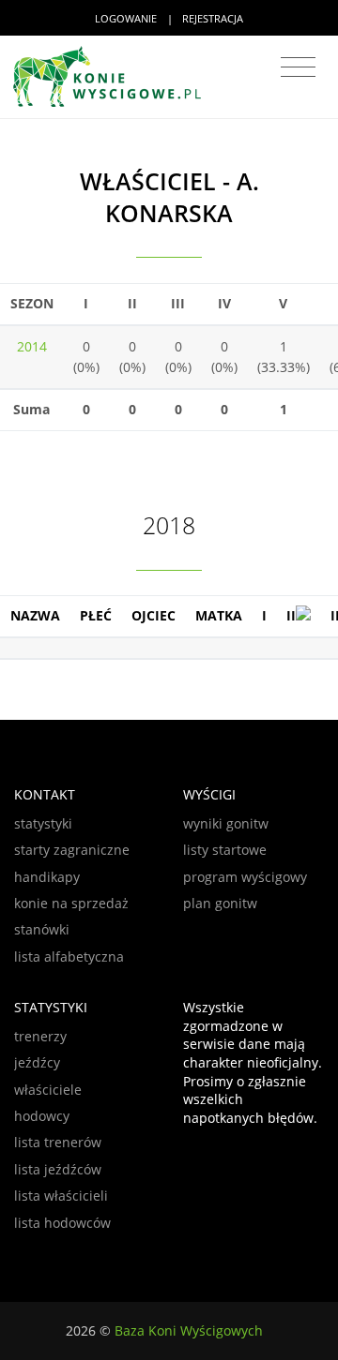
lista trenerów (57, 1142)
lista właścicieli (61, 1195)
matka (218, 615)
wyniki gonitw (226, 823)
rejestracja (212, 18)
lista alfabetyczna (69, 956)
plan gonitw (220, 903)
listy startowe (225, 850)
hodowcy (41, 1116)
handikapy (47, 877)
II (291, 615)
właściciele (48, 1089)
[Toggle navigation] (298, 67)
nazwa (35, 615)
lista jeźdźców (57, 1169)
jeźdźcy (37, 1062)
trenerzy (40, 1036)
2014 (32, 346)
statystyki (43, 823)
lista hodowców (62, 1223)
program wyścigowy (245, 877)
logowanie (126, 18)
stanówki (41, 929)
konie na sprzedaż (71, 903)
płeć (96, 615)
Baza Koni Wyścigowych (189, 1330)
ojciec (153, 615)
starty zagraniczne (72, 850)
